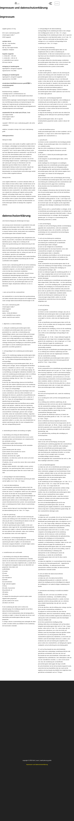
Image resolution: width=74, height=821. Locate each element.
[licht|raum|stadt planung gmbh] (17, 3)
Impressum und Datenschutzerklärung (37, 764)
